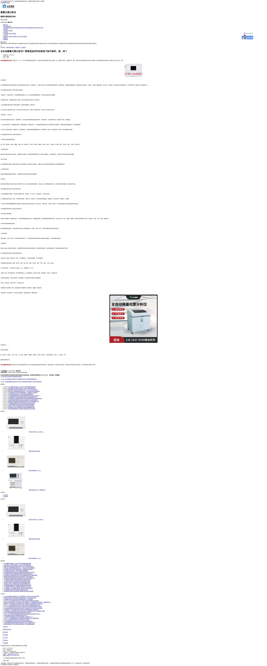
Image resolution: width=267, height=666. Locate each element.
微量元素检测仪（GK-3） (35, 470)
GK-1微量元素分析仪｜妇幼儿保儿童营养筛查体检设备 (22, 386)
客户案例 (5, 32)
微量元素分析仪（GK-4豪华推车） (37, 489)
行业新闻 (10, 30)
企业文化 (20, 36)
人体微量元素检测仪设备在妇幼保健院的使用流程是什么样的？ (24, 395)
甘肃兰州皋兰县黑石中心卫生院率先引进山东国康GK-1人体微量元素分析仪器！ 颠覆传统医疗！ (27, 602)
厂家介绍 (5, 35)
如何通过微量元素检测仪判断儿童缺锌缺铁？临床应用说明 (22, 400)
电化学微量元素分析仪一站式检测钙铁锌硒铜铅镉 (20, 394)
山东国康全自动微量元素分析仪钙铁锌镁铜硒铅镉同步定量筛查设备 (25, 398)
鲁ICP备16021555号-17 (13, 654)
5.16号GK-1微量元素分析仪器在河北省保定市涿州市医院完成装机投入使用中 (23, 606)
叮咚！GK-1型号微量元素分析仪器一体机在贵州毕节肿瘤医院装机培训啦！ (22, 605)
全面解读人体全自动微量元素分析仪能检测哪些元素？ (21, 407)
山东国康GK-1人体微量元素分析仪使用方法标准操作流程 (18, 588)
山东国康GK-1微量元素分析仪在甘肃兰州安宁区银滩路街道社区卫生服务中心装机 (24, 611)
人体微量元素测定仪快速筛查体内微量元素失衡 (16, 589)
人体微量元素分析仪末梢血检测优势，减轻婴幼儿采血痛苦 (22, 392)
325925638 (8, 649)
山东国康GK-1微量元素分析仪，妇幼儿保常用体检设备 (22, 388)
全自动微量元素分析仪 (8, 27)
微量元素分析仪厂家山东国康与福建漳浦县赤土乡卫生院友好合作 (20, 597)
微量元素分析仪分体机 (34, 451)
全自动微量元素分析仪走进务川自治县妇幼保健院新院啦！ (18, 621)
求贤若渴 (24, 36)
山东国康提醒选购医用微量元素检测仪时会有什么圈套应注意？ (20, 622)
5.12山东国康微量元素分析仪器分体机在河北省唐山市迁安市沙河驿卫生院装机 (23, 608)
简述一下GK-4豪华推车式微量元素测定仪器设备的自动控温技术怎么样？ (22, 614)
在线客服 (3, 2)
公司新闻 (5, 30)
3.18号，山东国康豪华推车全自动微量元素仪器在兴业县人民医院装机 (21, 618)
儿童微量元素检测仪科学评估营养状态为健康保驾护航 (21, 403)
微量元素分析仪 (7, 26)
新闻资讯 (5, 29)
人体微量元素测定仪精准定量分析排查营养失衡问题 (21, 404)
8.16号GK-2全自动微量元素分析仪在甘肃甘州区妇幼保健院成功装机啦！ (22, 600)
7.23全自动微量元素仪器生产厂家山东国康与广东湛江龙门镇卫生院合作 (21, 596)
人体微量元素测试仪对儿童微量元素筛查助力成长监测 (17, 586)
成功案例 (13, 33)
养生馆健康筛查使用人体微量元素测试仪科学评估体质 (21, 408)
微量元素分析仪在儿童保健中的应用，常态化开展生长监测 (22, 389)
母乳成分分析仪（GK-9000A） (36, 431)
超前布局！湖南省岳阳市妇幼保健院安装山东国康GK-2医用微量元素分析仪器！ (23, 603)
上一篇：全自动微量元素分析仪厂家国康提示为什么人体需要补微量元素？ (19, 379)
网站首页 (5, 24)
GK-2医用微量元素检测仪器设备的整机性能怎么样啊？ (17, 612)
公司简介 (10, 36)
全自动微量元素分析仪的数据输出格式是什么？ (16, 615)
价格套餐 (5, 39)
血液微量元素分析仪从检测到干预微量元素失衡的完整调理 (18, 591)
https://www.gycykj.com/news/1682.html (17, 372)
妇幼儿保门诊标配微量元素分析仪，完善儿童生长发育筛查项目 (24, 391)
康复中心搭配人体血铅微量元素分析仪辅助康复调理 (21, 405)
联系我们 (15, 36)
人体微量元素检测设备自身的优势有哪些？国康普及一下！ (18, 616)
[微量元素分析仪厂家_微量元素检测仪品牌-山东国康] (9, 8)
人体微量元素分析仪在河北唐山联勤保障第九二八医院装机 (18, 599)
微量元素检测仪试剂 (30, 27)
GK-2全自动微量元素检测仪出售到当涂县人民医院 (16, 619)
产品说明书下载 (7, 33)
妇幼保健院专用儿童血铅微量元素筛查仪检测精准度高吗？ (22, 397)
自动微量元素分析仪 (20, 27)
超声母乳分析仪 (39, 27)
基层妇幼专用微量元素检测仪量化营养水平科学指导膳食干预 (23, 401)
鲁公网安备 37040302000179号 (12, 655)
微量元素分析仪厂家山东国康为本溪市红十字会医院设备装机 (19, 624)
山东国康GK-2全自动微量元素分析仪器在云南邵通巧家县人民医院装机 (21, 609)
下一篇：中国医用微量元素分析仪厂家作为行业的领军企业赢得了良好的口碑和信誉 (21, 381)
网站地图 (7, 2)
